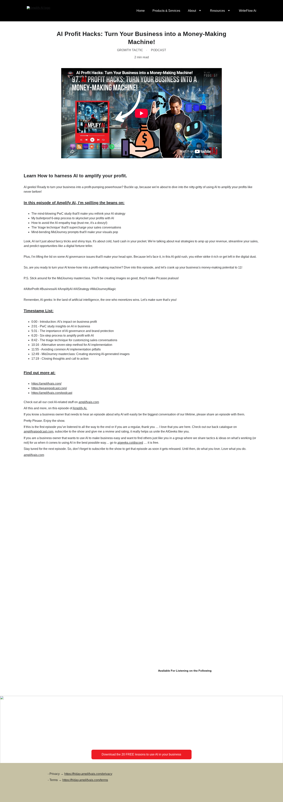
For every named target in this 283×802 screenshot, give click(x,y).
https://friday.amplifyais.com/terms (85, 780)
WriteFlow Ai (247, 10)
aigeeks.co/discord (130, 442)
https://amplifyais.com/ (46, 383)
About (192, 10)
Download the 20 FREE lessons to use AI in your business (141, 754)
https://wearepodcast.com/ (49, 388)
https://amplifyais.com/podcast (51, 392)
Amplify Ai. (80, 408)
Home (140, 10)
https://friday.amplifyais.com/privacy (88, 773)
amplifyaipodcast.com (38, 431)
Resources (217, 10)
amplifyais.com (89, 402)
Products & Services (166, 10)
